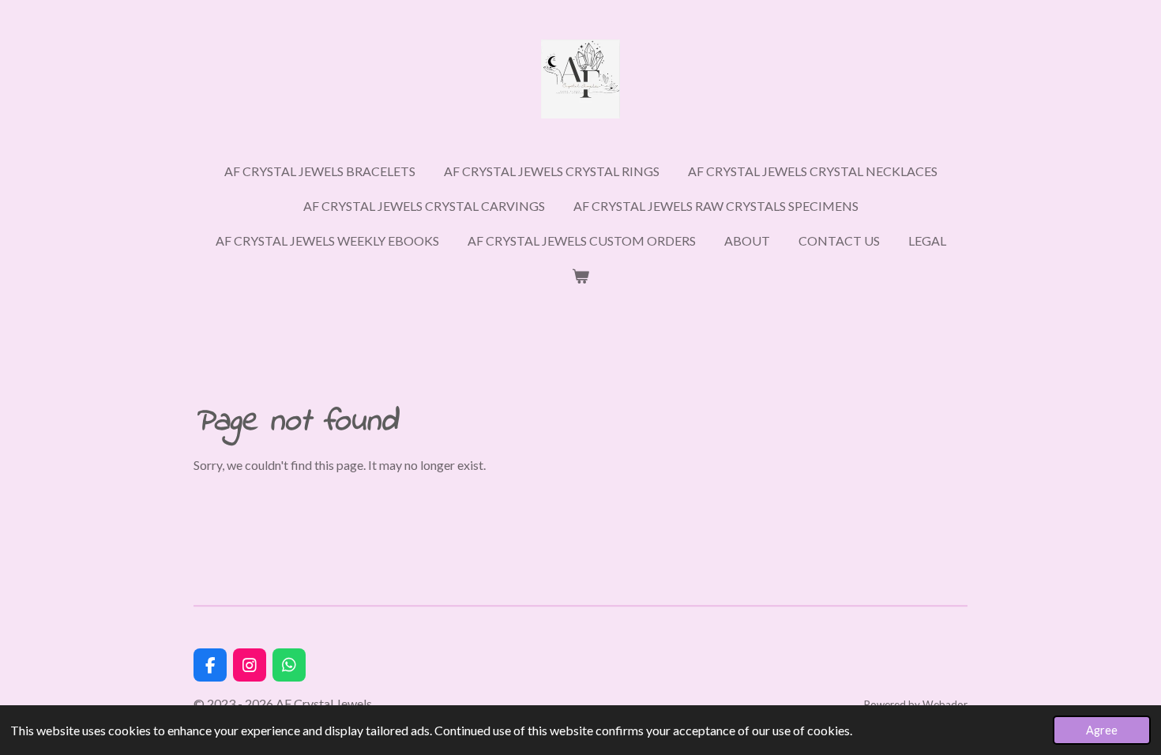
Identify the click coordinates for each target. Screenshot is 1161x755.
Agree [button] (1102, 730)
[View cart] (580, 275)
